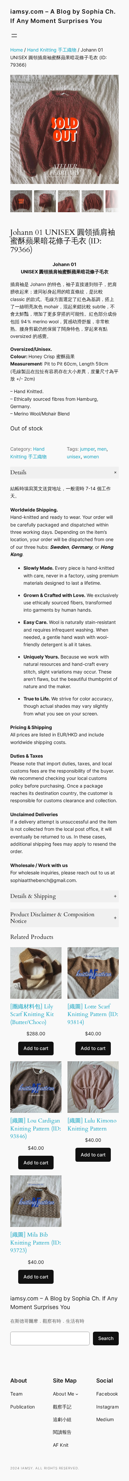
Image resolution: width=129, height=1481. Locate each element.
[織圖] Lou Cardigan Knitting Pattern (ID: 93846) (35, 1128)
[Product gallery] (64, 129)
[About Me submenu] (76, 1394)
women (91, 456)
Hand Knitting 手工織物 (51, 50)
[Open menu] (14, 36)
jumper (87, 449)
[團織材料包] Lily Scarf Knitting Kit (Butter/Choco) (32, 1014)
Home (16, 50)
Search (105, 1338)
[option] (45, 201)
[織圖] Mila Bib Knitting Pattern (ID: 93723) (35, 1242)
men (102, 449)
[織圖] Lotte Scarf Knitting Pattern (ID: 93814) (92, 1014)
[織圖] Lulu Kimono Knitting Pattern (91, 1124)
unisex (74, 456)
